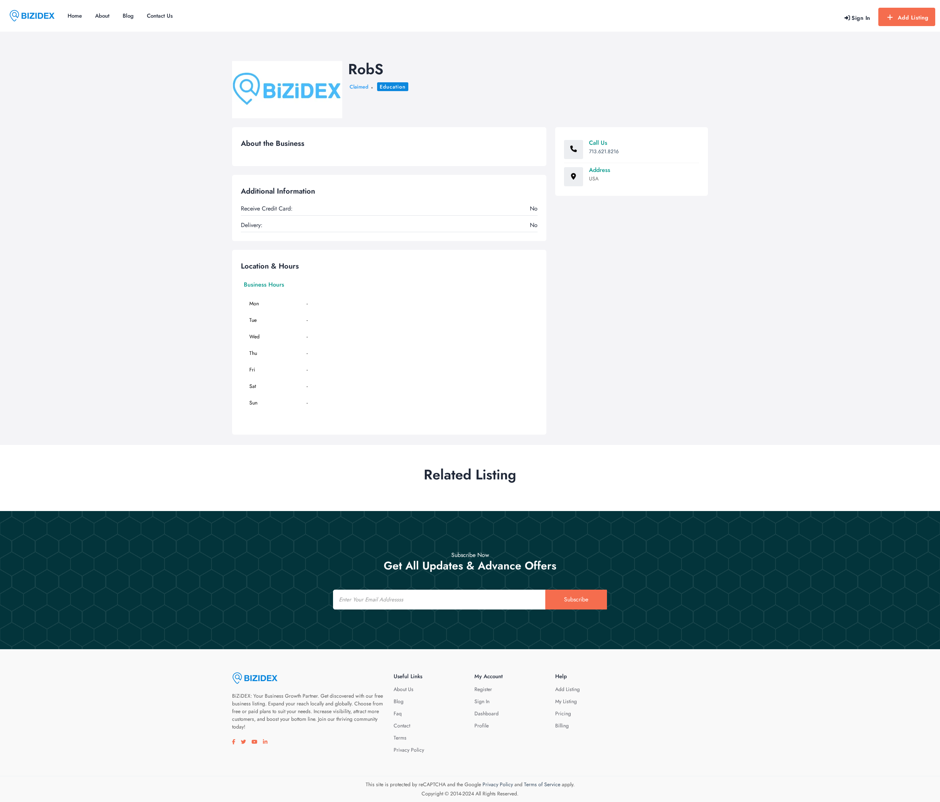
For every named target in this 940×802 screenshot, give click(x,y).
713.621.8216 (604, 151)
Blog (128, 16)
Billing (562, 725)
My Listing (566, 701)
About (102, 16)
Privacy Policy (409, 750)
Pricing (563, 713)
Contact (402, 725)
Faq (398, 713)
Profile (481, 725)
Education (393, 86)
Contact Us (160, 16)
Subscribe (576, 599)
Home (75, 16)
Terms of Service (542, 784)
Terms (400, 737)
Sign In (481, 701)
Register (483, 689)
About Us (403, 689)
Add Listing (913, 18)
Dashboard (486, 713)
